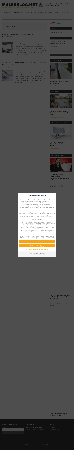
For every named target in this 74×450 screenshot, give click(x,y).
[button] (37, 245)
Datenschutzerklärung (37, 219)
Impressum (42, 253)
